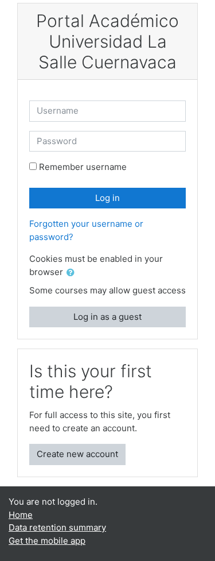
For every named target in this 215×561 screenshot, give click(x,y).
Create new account (77, 453)
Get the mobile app (47, 540)
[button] (72, 273)
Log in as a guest (107, 316)
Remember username (83, 166)
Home (21, 514)
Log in (107, 197)
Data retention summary (57, 527)
